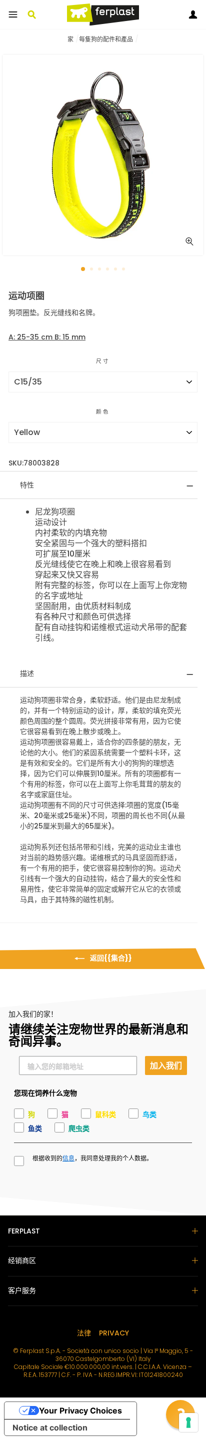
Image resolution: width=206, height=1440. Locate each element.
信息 (68, 1158)
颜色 (103, 412)
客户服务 (22, 1291)
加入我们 (166, 1065)
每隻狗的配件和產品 (106, 39)
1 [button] (83, 269)
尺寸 (103, 361)
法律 (84, 1333)
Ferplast (24, 1231)
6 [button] (124, 270)
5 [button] (116, 270)
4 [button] (108, 270)
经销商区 (22, 1261)
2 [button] (92, 270)
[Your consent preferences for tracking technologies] (188, 1422)
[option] (103, 155)
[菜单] (13, 14)
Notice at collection (50, 1427)
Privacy (114, 1333)
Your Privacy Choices (80, 1411)
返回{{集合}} (110, 958)
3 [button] (100, 270)
